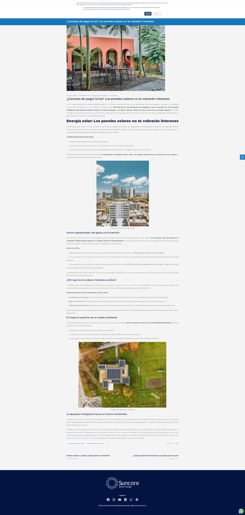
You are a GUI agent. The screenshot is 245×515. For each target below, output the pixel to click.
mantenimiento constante (126, 285)
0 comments (113, 95)
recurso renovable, (93, 127)
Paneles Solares (102, 95)
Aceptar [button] (148, 13)
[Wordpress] (137, 499)
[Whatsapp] (131, 499)
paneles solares (81, 419)
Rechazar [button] (156, 13)
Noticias (94, 95)
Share (171, 443)
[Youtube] (119, 499)
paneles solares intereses (95, 443)
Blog (132, 505)
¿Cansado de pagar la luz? (76, 443)
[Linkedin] (125, 499)
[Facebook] (108, 499)
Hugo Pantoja (72, 95)
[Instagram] (114, 499)
